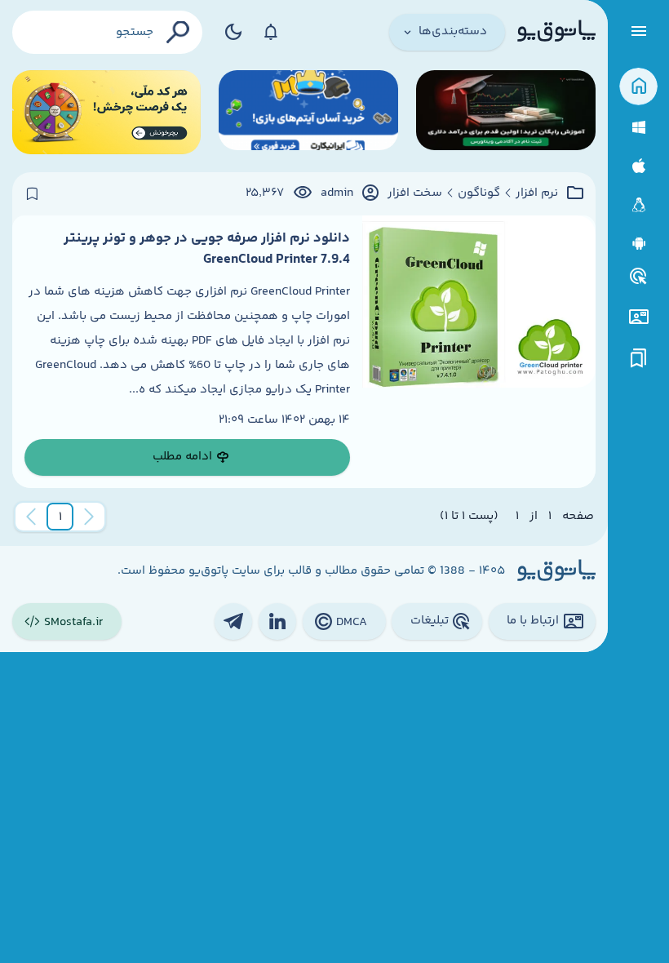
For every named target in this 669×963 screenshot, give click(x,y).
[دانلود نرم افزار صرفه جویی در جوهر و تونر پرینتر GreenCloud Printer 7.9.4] (479, 351)
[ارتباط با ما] (638, 317)
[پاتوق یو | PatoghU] (556, 32)
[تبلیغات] (639, 277)
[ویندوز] (638, 128)
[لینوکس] (638, 205)
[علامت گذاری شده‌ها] (639, 358)
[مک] (638, 166)
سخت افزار (415, 193)
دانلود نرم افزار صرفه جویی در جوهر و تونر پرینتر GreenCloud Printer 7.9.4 (207, 249)
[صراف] (106, 112)
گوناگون (479, 193)
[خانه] (638, 87)
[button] (60, 516)
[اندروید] (638, 244)
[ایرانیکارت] (308, 112)
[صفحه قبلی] (88, 516)
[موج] (506, 112)
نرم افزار (537, 193)
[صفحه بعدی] (31, 516)
